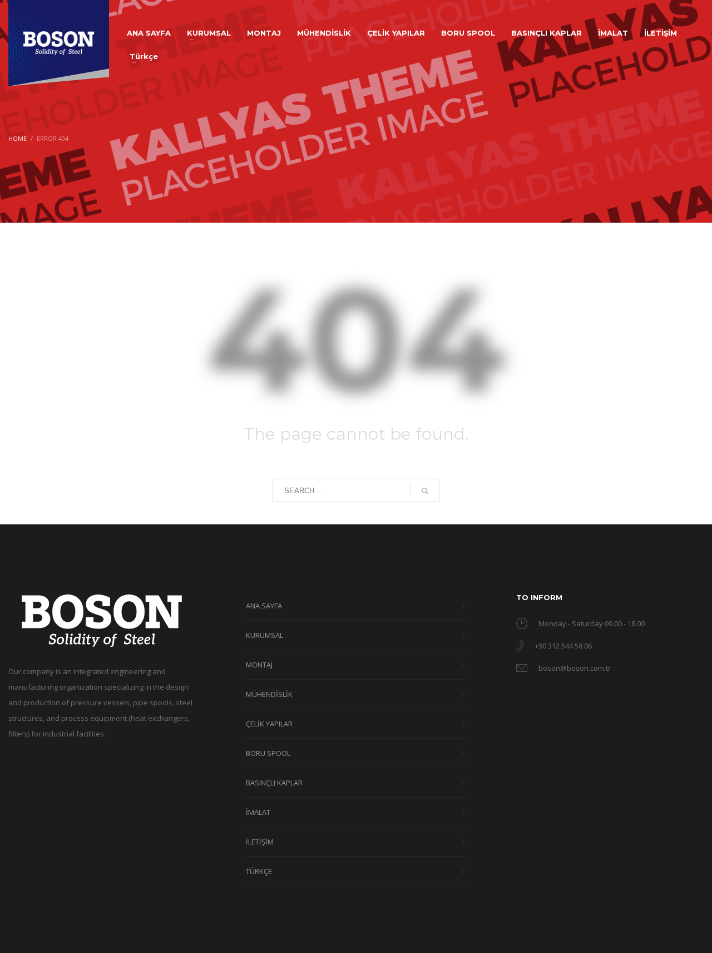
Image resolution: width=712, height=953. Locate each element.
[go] (425, 491)
